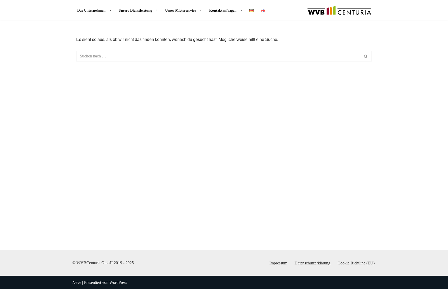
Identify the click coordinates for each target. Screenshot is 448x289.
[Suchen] (366, 56)
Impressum (278, 263)
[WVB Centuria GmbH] (339, 10)
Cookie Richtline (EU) (356, 263)
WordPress (118, 282)
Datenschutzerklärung (312, 263)
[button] (109, 10)
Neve (76, 282)
